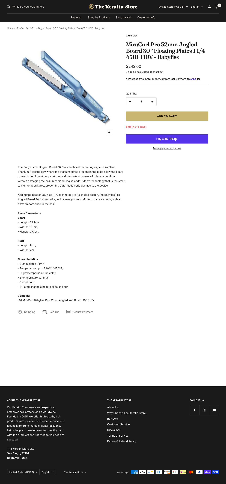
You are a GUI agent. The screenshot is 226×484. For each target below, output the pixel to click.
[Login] (209, 6)
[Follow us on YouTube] (214, 410)
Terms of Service (118, 435)
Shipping (29, 312)
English (195, 6)
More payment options (167, 148)
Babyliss (132, 35)
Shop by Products (99, 17)
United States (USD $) (172, 6)
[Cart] (217, 6)
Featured (76, 17)
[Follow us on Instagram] (204, 410)
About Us (113, 407)
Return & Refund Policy (121, 441)
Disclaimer (113, 430)
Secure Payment (83, 312)
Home (10, 28)
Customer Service (118, 424)
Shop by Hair (124, 17)
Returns (54, 312)
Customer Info (146, 17)
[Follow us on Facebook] (195, 410)
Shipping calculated (137, 71)
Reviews (112, 418)
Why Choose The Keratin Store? (127, 413)
